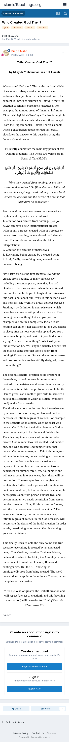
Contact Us (38, 733)
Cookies (51, 733)
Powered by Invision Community (34, 737)
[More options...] (63, 53)
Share (17, 708)
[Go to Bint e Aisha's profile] (6, 53)
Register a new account (34, 666)
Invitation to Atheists (30, 39)
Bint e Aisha (12, 36)
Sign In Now (34, 688)
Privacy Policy (20, 733)
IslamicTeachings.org (22, 4)
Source (7, 615)
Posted (22, 55)
